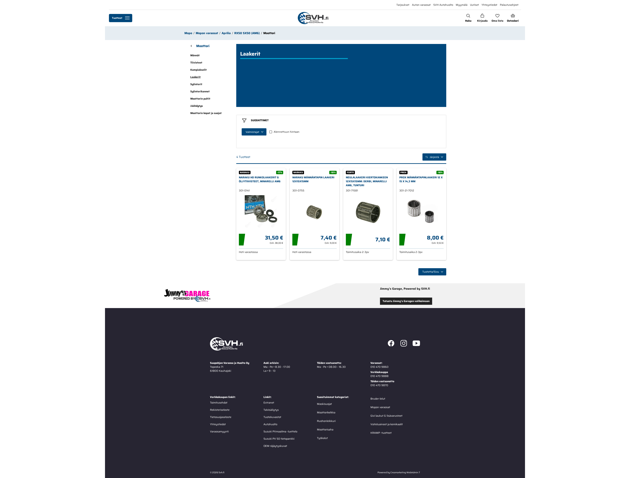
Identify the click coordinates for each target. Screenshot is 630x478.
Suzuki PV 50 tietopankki (278, 438)
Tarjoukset (402, 5)
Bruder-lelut (377, 398)
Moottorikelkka (326, 412)
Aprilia (226, 33)
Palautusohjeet (509, 5)
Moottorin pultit (200, 99)
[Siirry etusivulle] (313, 18)
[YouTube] (416, 344)
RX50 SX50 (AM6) (247, 33)
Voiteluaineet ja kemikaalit (386, 424)
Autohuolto (270, 424)
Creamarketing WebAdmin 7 (405, 472)
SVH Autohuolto (443, 5)
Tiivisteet (196, 63)
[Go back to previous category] (191, 46)
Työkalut (322, 438)
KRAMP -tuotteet (381, 433)
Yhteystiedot (489, 5)
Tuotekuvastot (272, 417)
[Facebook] (391, 344)
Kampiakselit (198, 70)
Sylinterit (196, 84)
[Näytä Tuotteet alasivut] (127, 18)
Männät (195, 55)
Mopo (188, 33)
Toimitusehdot (218, 402)
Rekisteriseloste (220, 410)
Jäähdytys (196, 106)
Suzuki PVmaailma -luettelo (280, 431)
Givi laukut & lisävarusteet (386, 416)
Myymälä (461, 5)
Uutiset (474, 5)
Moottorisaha (325, 429)
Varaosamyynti (219, 431)
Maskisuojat (324, 404)
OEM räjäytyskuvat (275, 446)
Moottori (269, 33)
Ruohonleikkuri (326, 421)
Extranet (268, 402)
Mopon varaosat (207, 33)
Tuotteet (117, 18)
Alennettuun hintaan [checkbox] (286, 132)
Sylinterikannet (200, 91)
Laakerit (195, 77)
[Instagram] (403, 344)
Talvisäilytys (271, 410)
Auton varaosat (421, 5)
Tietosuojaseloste (220, 417)
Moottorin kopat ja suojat (206, 113)
